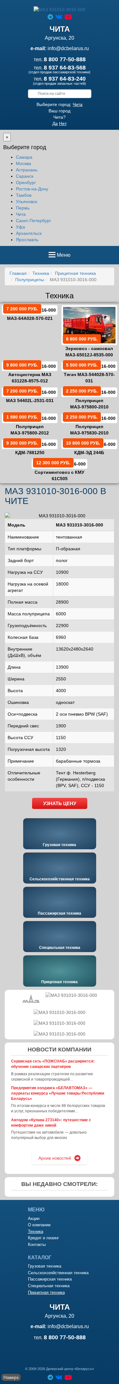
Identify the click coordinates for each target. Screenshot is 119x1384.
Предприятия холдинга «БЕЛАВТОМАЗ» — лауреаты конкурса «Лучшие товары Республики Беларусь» (57, 1093)
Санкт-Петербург (33, 220)
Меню (63, 257)
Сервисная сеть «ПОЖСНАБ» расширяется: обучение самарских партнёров (53, 1064)
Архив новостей (54, 1158)
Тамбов (23, 195)
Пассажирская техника (59, 913)
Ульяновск (26, 201)
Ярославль (27, 239)
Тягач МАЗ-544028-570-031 (89, 372)
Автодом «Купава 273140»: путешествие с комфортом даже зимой (51, 1123)
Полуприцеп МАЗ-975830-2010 (87, 424)
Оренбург (26, 182)
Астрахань (26, 169)
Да (55, 123)
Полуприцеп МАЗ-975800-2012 (27, 424)
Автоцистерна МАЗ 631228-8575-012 (28, 372)
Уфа (20, 226)
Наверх (11, 1377)
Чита (78, 104)
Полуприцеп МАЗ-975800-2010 (87, 398)
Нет (63, 123)
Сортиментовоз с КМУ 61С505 (59, 470)
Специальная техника (59, 947)
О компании (39, 1224)
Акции (33, 1218)
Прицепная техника (75, 273)
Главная (18, 273)
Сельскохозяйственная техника (60, 879)
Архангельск (29, 233)
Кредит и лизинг (43, 1237)
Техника (40, 273)
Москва (23, 163)
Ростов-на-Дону (32, 188)
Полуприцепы (29, 279)
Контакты (37, 1244)
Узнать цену (59, 803)
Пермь (23, 207)
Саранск (24, 176)
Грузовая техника (59, 845)
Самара (24, 157)
